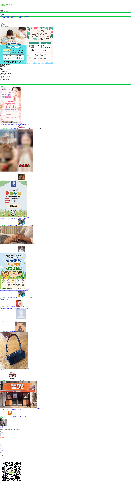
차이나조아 (10, 429)
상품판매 (25, 16)
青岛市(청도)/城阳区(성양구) (12, 128)
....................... (28, 331)
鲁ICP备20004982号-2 (16, 429)
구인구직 (12, 16)
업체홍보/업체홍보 (3, 128)
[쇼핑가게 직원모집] (0, 298)
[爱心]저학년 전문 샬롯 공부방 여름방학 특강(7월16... (16, 17)
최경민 (26, 180)
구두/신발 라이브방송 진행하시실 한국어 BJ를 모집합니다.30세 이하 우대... (14, 308)
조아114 (2, 16)
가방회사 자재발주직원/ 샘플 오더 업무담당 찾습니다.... (10, 321)
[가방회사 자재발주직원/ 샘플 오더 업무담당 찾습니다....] (0, 320)
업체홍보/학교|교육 (3, 180)
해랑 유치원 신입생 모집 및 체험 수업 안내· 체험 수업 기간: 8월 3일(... (13, 218)
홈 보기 (1, 427)
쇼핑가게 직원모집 (4, 299)
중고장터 (8, 16)
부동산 (15, 16)
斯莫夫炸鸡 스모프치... (17, 416)
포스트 (6, 16)
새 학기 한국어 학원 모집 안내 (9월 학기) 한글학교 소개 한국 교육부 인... (14, 290)
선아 (18, 380)
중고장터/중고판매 (3, 380)
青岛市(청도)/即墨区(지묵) (10, 331)
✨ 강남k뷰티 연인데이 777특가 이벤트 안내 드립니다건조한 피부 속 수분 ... (14, 124)
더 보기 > (2, 417)
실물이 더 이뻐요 (3, 369)
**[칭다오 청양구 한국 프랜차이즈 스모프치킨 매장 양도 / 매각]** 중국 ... (13, 409)
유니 (24, 306)
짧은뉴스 (28, 16)
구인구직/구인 (3, 306)
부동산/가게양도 (3, 416)
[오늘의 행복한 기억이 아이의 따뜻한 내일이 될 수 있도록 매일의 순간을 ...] (17, 172)
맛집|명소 (32, 16)
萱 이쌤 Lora (27, 225)
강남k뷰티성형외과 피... (32, 128)
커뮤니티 (22, 16)
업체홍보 (18, 16)
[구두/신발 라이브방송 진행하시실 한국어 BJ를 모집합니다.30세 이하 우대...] (0, 307)
